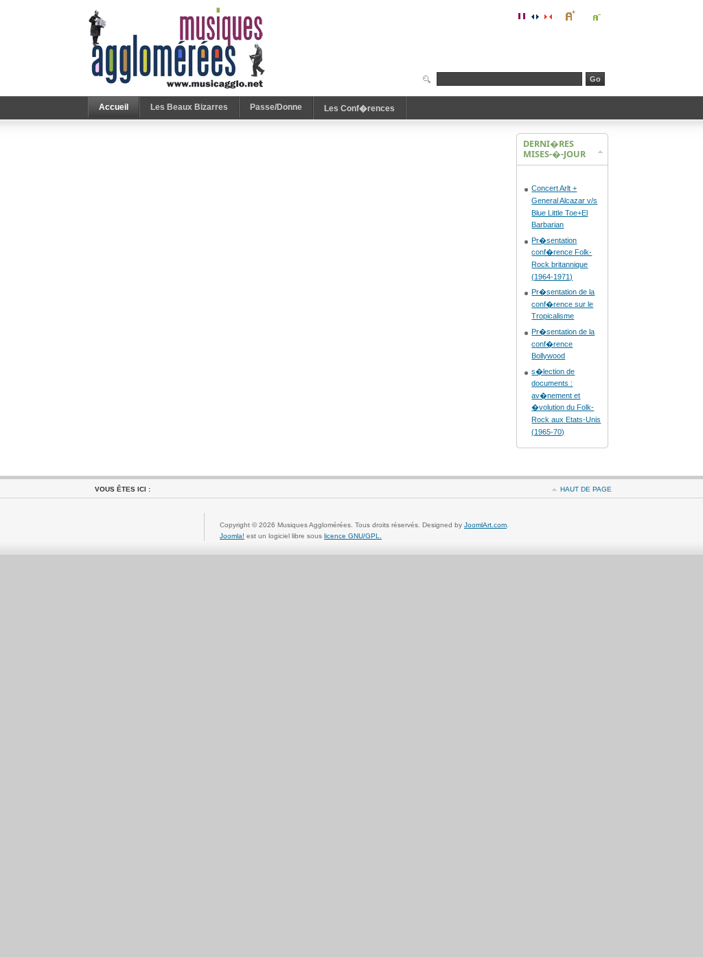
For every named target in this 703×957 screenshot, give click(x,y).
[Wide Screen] (534, 15)
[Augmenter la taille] (569, 15)
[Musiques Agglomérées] (182, 48)
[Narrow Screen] (547, 15)
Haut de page (586, 489)
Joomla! (232, 536)
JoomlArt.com (485, 525)
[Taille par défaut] (582, 15)
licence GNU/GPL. (353, 536)
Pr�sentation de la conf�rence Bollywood (563, 343)
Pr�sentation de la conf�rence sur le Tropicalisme (563, 304)
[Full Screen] (521, 15)
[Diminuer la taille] (595, 15)
